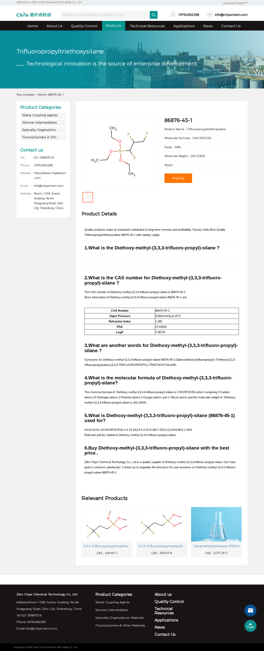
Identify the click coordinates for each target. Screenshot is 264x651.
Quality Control (84, 26)
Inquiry (178, 178)
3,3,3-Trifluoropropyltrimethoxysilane (106, 546)
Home (32, 26)
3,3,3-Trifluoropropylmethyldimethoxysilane (161, 546)
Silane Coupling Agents (40, 115)
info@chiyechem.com (227, 15)
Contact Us (231, 26)
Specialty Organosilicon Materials (44, 130)
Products (113, 26)
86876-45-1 (56, 94)
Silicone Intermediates (39, 122)
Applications (184, 26)
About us (54, 26)
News (208, 26)
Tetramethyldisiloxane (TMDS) (216, 546)
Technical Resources (147, 26)
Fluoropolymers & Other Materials (44, 137)
